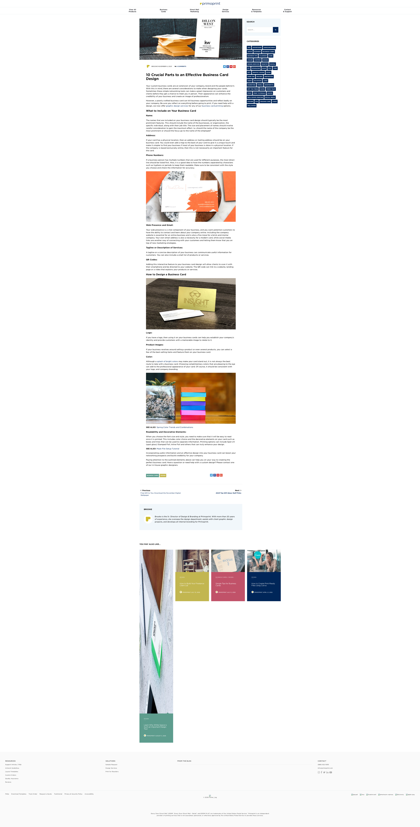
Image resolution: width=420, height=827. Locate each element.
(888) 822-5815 (323, 764)
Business (257, 51)
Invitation (257, 80)
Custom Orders (10, 775)
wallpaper (252, 105)
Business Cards (152, 475)
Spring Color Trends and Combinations (175, 427)
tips (256, 101)
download (256, 68)
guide (268, 72)
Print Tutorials (259, 93)
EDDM (264, 68)
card (271, 56)
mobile (260, 85)
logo (265, 80)
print (249, 93)
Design (162, 475)
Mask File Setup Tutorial (168, 449)
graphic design (258, 72)
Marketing (251, 85)
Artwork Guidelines (12, 768)
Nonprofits (269, 85)
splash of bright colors (167, 361)
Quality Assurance (11, 778)
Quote (269, 93)
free (275, 68)
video (274, 101)
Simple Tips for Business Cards (226, 585)
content (257, 60)
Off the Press (253, 89)
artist (250, 51)
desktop (265, 64)
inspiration (268, 76)
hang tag (251, 76)
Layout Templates (11, 771)
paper (262, 89)
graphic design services (177, 106)
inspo (250, 80)
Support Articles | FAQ (13, 764)
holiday (259, 76)
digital (272, 64)
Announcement (269, 47)
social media (270, 97)
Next (228, 491)
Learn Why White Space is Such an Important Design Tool (155, 727)
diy (249, 68)
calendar (263, 56)
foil (269, 68)
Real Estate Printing (255, 97)
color (250, 60)
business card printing (212, 106)
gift (249, 72)
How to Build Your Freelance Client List (192, 585)
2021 (249, 47)
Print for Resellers (112, 771)
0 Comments (181, 66)
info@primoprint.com (325, 768)
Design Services (254, 64)
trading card (265, 101)
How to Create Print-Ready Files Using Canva (263, 585)
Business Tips (252, 56)
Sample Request (111, 764)
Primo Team (271, 89)
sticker (250, 101)
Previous (161, 492)
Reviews (8, 782)
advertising (257, 47)
